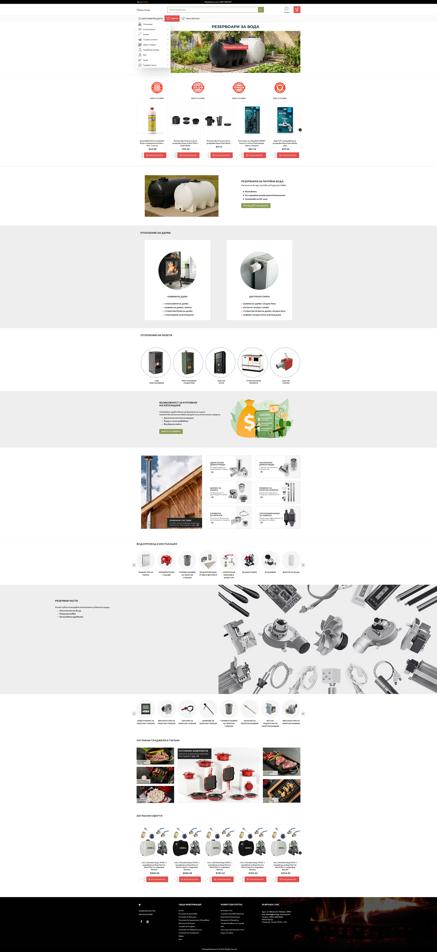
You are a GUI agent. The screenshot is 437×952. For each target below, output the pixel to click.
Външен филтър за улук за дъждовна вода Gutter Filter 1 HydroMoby (185, 143)
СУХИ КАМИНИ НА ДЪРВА (175, 304)
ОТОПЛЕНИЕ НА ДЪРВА (155, 232)
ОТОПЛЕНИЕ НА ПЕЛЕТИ (156, 335)
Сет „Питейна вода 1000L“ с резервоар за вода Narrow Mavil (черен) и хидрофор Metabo (187, 866)
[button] (137, 130)
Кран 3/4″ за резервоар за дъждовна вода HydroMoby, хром (285, 143)
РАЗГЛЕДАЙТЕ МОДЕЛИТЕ (255, 205)
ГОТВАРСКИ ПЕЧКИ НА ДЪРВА (177, 311)
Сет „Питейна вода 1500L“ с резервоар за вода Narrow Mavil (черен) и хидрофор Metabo (252, 866)
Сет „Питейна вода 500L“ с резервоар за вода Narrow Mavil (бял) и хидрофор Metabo (285, 866)
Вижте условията (171, 431)
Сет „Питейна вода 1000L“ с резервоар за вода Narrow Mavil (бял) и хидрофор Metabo (154, 866)
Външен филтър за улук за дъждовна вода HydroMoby (218, 142)
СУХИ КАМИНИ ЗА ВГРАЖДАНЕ (178, 315)
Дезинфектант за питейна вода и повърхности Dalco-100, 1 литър (152, 143)
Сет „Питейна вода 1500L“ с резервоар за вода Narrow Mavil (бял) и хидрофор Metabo (219, 866)
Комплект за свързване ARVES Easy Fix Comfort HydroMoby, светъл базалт (251, 143)
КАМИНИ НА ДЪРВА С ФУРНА (177, 307)
